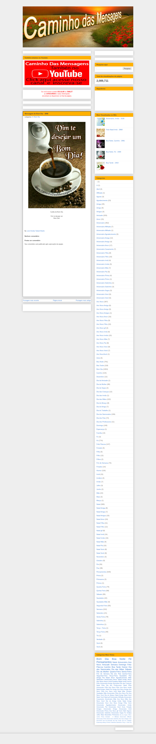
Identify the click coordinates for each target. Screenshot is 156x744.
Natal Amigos (101, 515)
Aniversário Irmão (103, 264)
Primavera (100, 579)
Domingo (100, 425)
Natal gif (99, 530)
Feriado (99, 448)
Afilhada (99, 193)
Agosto (99, 197)
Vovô (98, 647)
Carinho (99, 373)
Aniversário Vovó (103, 294)
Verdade (100, 639)
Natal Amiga (101, 508)
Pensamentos (101, 572)
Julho (98, 485)
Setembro (100, 613)
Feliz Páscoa (101, 444)
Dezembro (100, 377)
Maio (98, 497)
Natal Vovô (100, 553)
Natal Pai (100, 545)
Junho (99, 489)
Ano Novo (100, 302)
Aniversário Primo (103, 279)
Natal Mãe (100, 542)
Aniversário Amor (103, 245)
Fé (97, 440)
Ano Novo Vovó (102, 347)
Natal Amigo (101, 512)
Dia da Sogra (101, 388)
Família (99, 433)
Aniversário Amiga (103, 238)
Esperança (100, 429)
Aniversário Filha (103, 253)
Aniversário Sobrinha (104, 283)
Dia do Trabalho (102, 410)
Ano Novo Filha (102, 320)
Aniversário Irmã (102, 260)
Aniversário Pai (102, 272)
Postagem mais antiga (83, 300)
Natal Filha (100, 523)
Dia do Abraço (102, 403)
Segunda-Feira (102, 606)
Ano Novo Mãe (102, 339)
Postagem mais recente (31, 300)
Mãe (98, 493)
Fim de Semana (102, 463)
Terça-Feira (101, 632)
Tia (98, 635)
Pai (98, 564)
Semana (100, 609)
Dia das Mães (101, 399)
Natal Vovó (100, 549)
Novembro (100, 557)
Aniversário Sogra (103, 290)
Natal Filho (100, 527)
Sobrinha (100, 620)
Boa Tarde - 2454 (112, 163)
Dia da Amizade (102, 380)
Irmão (99, 482)
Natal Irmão (101, 538)
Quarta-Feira (101, 587)
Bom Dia (37, 117)
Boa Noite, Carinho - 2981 (115, 141)
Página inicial (57, 300)
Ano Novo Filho (102, 324)
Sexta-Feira (101, 617)
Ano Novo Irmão (102, 335)
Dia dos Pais (101, 418)
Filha (98, 452)
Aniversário (101, 223)
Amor (98, 219)
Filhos (99, 459)
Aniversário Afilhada (104, 227)
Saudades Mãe (102, 602)
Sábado (99, 594)
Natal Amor (100, 519)
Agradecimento (102, 200)
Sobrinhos (100, 624)
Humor (99, 470)
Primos (99, 583)
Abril (98, 189)
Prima (99, 575)
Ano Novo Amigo (102, 309)
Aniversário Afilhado (104, 230)
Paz (98, 568)
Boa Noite (100, 362)
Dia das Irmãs (102, 395)
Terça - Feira (101, 628)
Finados (99, 467)
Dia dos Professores (104, 422)
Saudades (100, 598)
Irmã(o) (99, 478)
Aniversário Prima (103, 275)
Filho (98, 455)
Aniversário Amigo (103, 242)
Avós (98, 358)
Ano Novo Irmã (102, 332)
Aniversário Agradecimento (106, 234)
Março (99, 500)
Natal (98, 504)
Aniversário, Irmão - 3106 (115, 118)
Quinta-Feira (101, 591)
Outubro (99, 560)
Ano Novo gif (101, 328)
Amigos (99, 212)
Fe (97, 437)
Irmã (98, 474)
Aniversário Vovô (103, 298)
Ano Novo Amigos (103, 313)
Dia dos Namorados (104, 414)
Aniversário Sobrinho (104, 287)
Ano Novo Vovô (102, 350)
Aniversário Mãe (102, 268)
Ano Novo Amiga (102, 305)
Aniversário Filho (103, 257)
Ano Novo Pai (101, 343)
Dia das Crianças (103, 392)
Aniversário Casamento (105, 249)
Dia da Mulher (102, 384)
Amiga (99, 204)
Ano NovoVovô (102, 354)
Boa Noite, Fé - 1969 (113, 152)
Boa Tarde (100, 365)
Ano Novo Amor (102, 317)
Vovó (98, 643)
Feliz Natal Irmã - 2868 (114, 130)
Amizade (100, 215)
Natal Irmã (100, 534)
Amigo (99, 208)
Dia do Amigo (101, 407)
